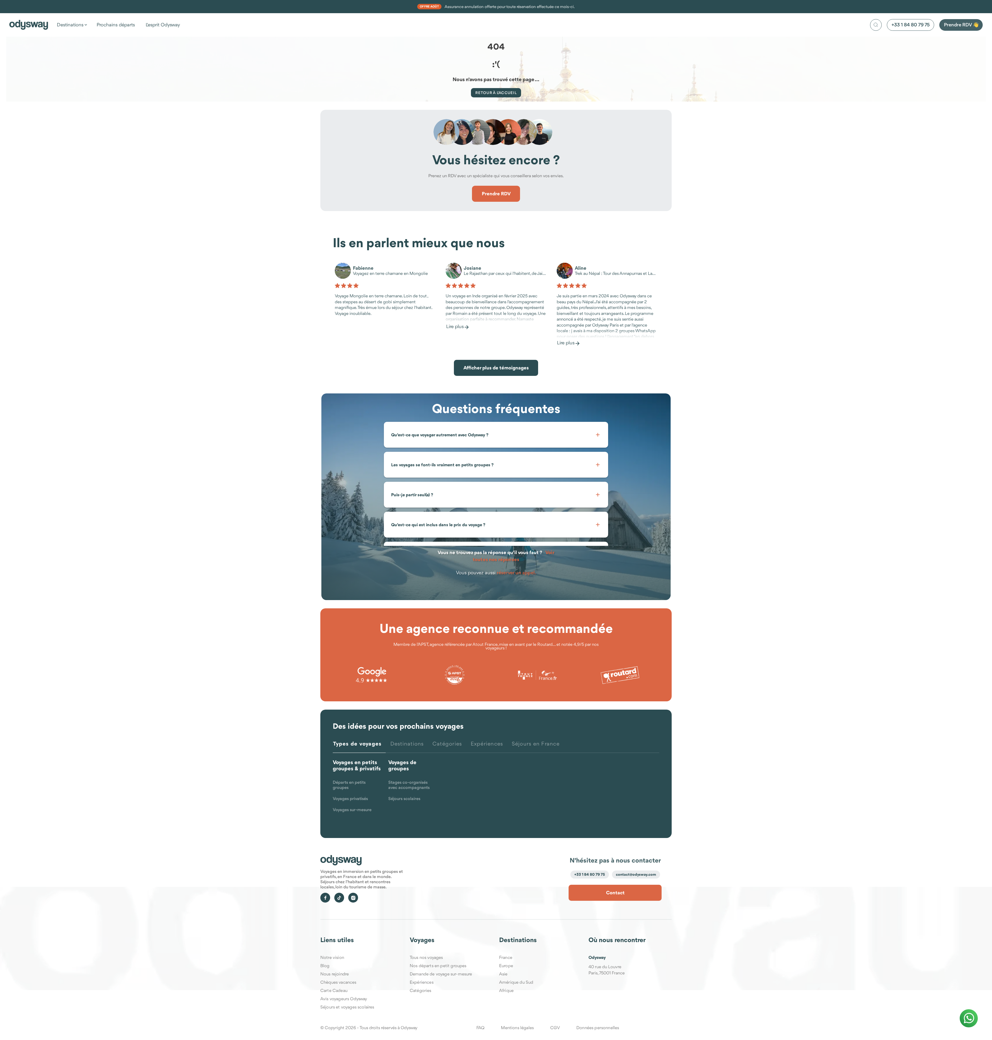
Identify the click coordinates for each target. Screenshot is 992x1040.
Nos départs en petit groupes (438, 965)
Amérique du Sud (516, 982)
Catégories (420, 990)
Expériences (421, 982)
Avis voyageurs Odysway (343, 999)
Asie (503, 974)
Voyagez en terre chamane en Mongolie (390, 273)
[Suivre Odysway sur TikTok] (339, 898)
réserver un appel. (516, 572)
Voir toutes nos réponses (513, 556)
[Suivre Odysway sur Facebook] (325, 898)
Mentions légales (517, 1027)
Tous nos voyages (426, 957)
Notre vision (332, 957)
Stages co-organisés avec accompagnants (409, 785)
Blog (325, 965)
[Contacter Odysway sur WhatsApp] (969, 1018)
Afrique (506, 990)
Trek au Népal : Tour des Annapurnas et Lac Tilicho (616, 273)
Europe (506, 965)
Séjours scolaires (404, 799)
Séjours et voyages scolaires (347, 1007)
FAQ (480, 1027)
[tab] (359, 747)
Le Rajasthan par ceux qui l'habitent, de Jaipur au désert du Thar (505, 273)
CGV (555, 1027)
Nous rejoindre (334, 974)
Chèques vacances (338, 982)
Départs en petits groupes (349, 785)
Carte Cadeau (333, 990)
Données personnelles (597, 1027)
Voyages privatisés (350, 799)
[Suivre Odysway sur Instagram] (353, 898)
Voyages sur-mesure (352, 810)
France (505, 957)
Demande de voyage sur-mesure (441, 974)
